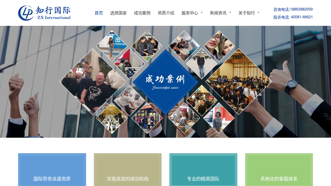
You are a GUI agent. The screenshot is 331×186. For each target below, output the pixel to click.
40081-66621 (293, 17)
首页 (99, 13)
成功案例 (142, 13)
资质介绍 (166, 13)
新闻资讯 (218, 13)
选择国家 (118, 13)
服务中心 (190, 13)
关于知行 (246, 13)
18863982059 (293, 9)
